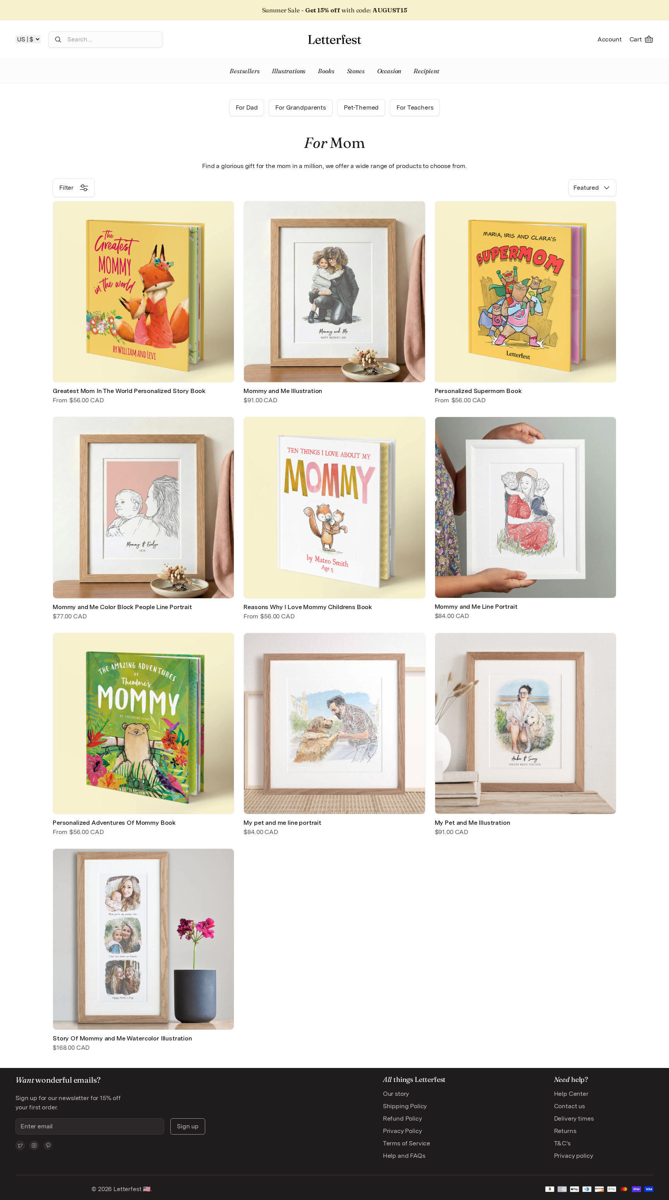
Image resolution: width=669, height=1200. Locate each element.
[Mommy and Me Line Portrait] (525, 507)
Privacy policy (573, 1155)
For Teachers (414, 107)
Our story (396, 1093)
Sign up (188, 1126)
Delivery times (574, 1118)
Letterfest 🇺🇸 (131, 1189)
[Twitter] (20, 1145)
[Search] (58, 39)
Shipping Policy (405, 1106)
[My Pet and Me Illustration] (525, 723)
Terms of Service (406, 1143)
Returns (565, 1131)
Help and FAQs (404, 1155)
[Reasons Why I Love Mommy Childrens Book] (334, 507)
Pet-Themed (361, 107)
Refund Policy (402, 1118)
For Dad (247, 107)
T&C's (562, 1143)
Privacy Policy (402, 1131)
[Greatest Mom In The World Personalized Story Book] (143, 292)
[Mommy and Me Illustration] (334, 292)
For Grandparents (300, 107)
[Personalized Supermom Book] (525, 292)
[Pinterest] (48, 1145)
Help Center (571, 1093)
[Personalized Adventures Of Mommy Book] (143, 723)
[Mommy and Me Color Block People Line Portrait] (143, 507)
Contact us (569, 1106)
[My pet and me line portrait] (334, 723)
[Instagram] (34, 1145)
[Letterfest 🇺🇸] (334, 39)
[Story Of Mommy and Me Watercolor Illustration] (143, 939)
